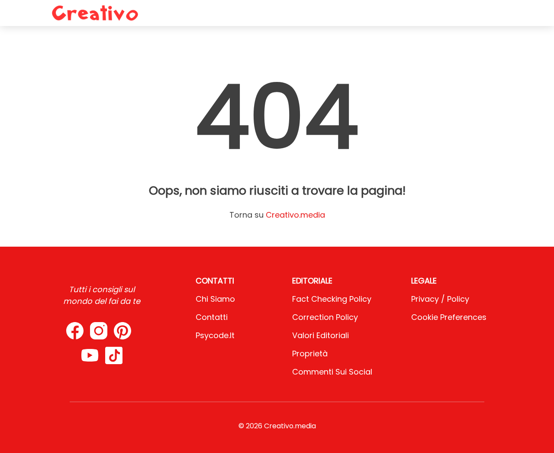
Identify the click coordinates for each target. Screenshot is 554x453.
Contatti (212, 317)
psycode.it (215, 335)
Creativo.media (295, 214)
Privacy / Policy (440, 298)
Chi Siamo (215, 298)
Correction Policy (325, 317)
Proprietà (310, 353)
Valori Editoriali (320, 335)
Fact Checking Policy (331, 298)
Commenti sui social (332, 371)
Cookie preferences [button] (448, 317)
